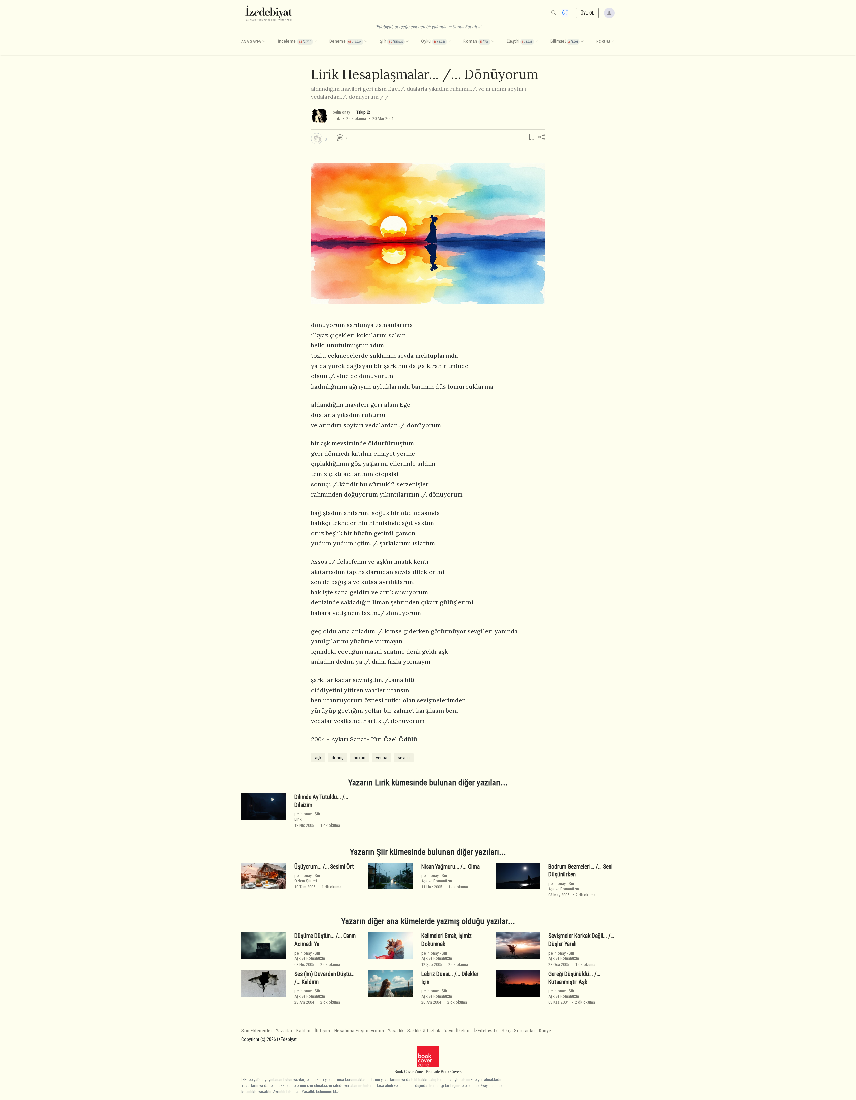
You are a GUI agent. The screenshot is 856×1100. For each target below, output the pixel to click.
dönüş (337, 757)
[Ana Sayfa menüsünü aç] (263, 41)
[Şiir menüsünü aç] (407, 41)
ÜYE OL (587, 13)
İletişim (322, 1031)
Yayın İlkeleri (457, 1031)
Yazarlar (284, 1031)
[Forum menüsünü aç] (612, 41)
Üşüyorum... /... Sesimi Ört (324, 866)
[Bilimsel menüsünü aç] (582, 41)
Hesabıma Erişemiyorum (359, 1031)
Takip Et (363, 112)
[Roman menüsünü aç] (492, 41)
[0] (316, 138)
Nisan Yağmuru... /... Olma (450, 866)
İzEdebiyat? (486, 1031)
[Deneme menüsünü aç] (365, 41)
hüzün (359, 757)
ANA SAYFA (251, 41)
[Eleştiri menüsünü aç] (536, 41)
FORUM (603, 41)
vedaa (381, 757)
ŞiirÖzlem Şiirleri (307, 878)
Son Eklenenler (256, 1031)
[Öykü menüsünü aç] (449, 41)
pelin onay (341, 112)
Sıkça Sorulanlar (518, 1031)
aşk (318, 757)
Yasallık (395, 1031)
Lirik (336, 118)
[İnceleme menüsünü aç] (315, 41)
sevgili (404, 757)
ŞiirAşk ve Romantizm (436, 878)
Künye (545, 1031)
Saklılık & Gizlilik (423, 1031)
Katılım (303, 1031)
